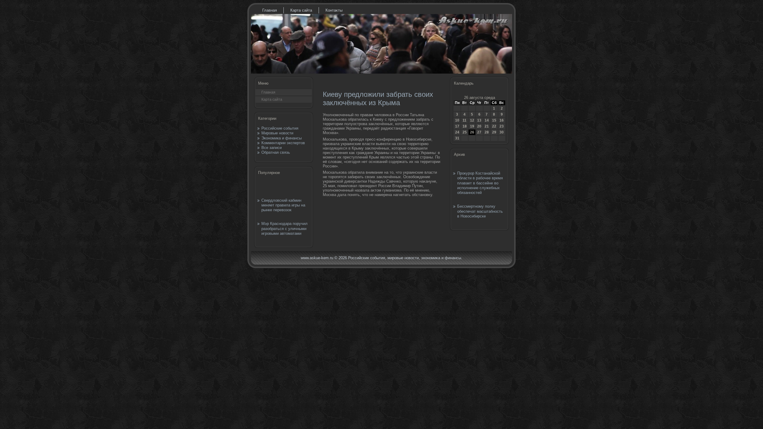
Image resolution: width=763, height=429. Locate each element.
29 (494, 132)
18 (465, 126)
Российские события (279, 128)
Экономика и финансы (281, 138)
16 (502, 120)
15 (494, 120)
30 (502, 132)
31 (457, 138)
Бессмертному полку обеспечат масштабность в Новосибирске (480, 211)
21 (487, 126)
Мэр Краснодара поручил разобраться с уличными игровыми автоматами (284, 228)
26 (472, 132)
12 (472, 120)
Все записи (271, 147)
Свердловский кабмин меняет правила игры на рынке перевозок (283, 205)
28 (487, 132)
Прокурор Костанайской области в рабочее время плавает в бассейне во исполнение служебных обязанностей (480, 183)
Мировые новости (277, 133)
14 (487, 120)
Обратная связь (275, 152)
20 (479, 126)
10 (457, 120)
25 (465, 132)
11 (464, 120)
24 (457, 132)
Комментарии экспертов (283, 143)
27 (479, 132)
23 (502, 126)
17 (457, 126)
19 (472, 126)
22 (494, 126)
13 (479, 120)
